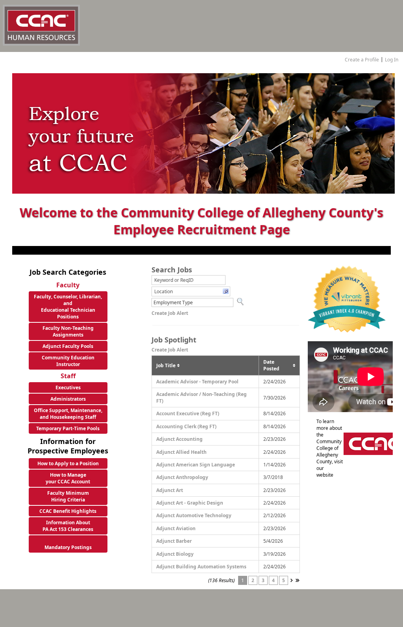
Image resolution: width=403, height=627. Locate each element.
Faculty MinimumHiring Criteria (68, 496)
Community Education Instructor (68, 361)
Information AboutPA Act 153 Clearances (68, 526)
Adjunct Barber (174, 541)
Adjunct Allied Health (181, 452)
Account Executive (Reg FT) (187, 413)
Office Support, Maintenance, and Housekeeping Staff (68, 413)
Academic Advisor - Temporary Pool (197, 381)
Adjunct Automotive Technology (193, 515)
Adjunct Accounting (179, 439)
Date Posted (271, 365)
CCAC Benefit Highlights (67, 511)
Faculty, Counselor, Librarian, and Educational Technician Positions (68, 306)
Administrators (68, 399)
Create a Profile (362, 59)
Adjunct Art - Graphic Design (189, 502)
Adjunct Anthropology (182, 477)
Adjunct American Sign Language (195, 464)
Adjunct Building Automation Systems (201, 566)
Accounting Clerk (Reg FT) (186, 426)
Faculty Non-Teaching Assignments (68, 331)
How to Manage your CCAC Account (68, 478)
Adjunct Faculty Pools (68, 346)
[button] (191, 291)
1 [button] (242, 580)
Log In (391, 59)
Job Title (166, 365)
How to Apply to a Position (68, 463)
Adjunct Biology (175, 554)
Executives (68, 387)
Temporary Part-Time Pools (68, 428)
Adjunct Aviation (176, 528)
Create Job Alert (170, 313)
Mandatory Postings (68, 547)
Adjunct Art (169, 490)
